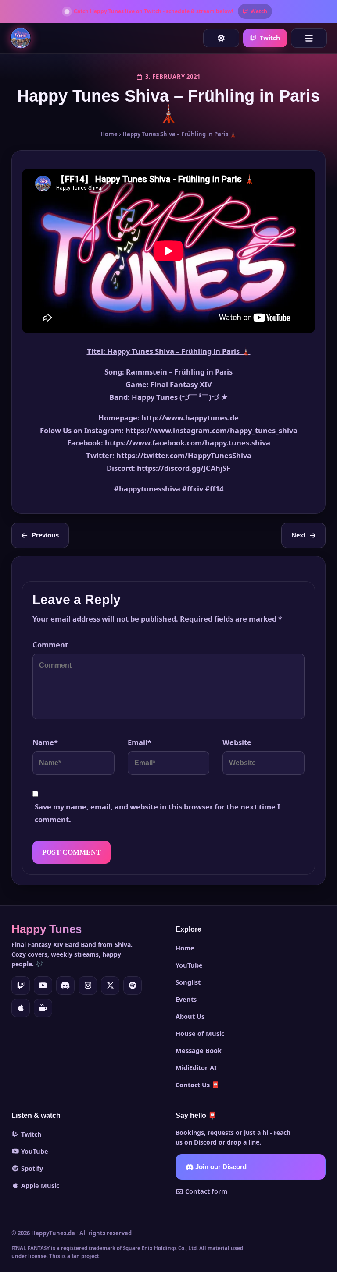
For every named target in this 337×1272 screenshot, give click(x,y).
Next (298, 535)
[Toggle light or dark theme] (221, 38)
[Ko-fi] (43, 1008)
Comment (50, 645)
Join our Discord (220, 1166)
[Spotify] (132, 985)
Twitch (270, 38)
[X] (110, 985)
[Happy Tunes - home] (20, 38)
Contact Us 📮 (197, 1084)
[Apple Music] (20, 1008)
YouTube (189, 965)
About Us (190, 1016)
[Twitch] (20, 985)
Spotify (31, 1168)
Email (139, 742)
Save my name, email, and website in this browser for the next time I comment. (157, 813)
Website (236, 742)
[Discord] (65, 985)
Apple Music (39, 1185)
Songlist (188, 982)
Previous (45, 535)
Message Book (199, 1050)
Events (186, 999)
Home (109, 134)
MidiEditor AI (196, 1067)
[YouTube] (43, 985)
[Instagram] (88, 985)
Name (45, 742)
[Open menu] (309, 38)
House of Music (200, 1033)
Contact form (205, 1191)
